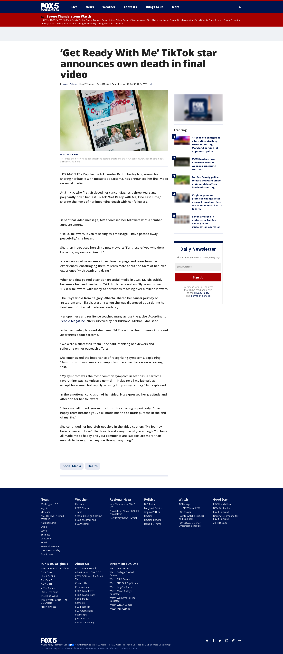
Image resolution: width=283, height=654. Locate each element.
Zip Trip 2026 (220, 522)
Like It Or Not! (48, 576)
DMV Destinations (222, 508)
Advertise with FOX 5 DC (88, 572)
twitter (220, 640)
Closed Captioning (84, 622)
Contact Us (81, 583)
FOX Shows (185, 512)
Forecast (80, 504)
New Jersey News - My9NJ (123, 517)
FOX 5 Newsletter (84, 591)
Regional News (121, 499)
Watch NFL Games (120, 568)
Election (148, 515)
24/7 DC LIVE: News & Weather (52, 517)
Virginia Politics (152, 512)
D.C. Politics (150, 504)
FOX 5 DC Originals (54, 564)
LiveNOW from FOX (189, 508)
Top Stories (47, 554)
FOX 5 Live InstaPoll (85, 568)
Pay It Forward (221, 512)
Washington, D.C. (50, 504)
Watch (183, 499)
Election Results (152, 519)
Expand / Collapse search (240, 7)
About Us (82, 564)
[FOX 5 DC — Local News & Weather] (51, 7)
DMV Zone (46, 572)
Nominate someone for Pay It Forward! (225, 517)
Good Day (220, 499)
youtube (207, 640)
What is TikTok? (69, 154)
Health (93, 466)
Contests (80, 602)
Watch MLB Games (120, 579)
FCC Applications (84, 610)
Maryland (45, 512)
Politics (149, 499)
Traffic (78, 512)
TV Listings (184, 504)
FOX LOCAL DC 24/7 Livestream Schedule (190, 524)
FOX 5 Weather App (85, 519)
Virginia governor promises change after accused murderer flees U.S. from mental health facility (207, 202)
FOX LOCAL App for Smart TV (89, 578)
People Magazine (72, 321)
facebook (213, 640)
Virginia (44, 508)
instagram (226, 640)
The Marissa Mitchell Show (55, 568)
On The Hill (46, 584)
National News (48, 522)
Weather (81, 499)
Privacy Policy (201, 292)
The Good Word (49, 595)
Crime (44, 526)
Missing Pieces (48, 606)
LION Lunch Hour (222, 504)
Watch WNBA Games (121, 604)
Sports (44, 530)
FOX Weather (82, 523)
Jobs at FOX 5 (82, 618)
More (175, 7)
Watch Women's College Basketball (122, 599)
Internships (81, 614)
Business (45, 534)
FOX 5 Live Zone (49, 592)
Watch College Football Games (122, 574)
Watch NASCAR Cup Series (124, 583)
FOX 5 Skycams (83, 508)
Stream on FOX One (124, 564)
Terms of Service (200, 295)
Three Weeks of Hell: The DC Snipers (54, 601)
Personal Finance (50, 546)
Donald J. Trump (152, 523)
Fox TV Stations (87, 84)
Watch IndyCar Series (121, 587)
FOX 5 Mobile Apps (85, 594)
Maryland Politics (153, 508)
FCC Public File (83, 606)
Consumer (46, 538)
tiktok (233, 640)
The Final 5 (46, 580)
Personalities (82, 587)
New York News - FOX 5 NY (122, 506)
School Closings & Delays (88, 515)
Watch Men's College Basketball (121, 592)
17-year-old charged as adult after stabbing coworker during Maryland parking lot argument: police (206, 144)
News (45, 499)
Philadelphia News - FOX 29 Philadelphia (124, 512)
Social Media (103, 84)
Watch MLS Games (120, 608)
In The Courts (48, 588)
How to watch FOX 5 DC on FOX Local (192, 517)
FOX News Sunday (50, 550)
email (239, 640)
